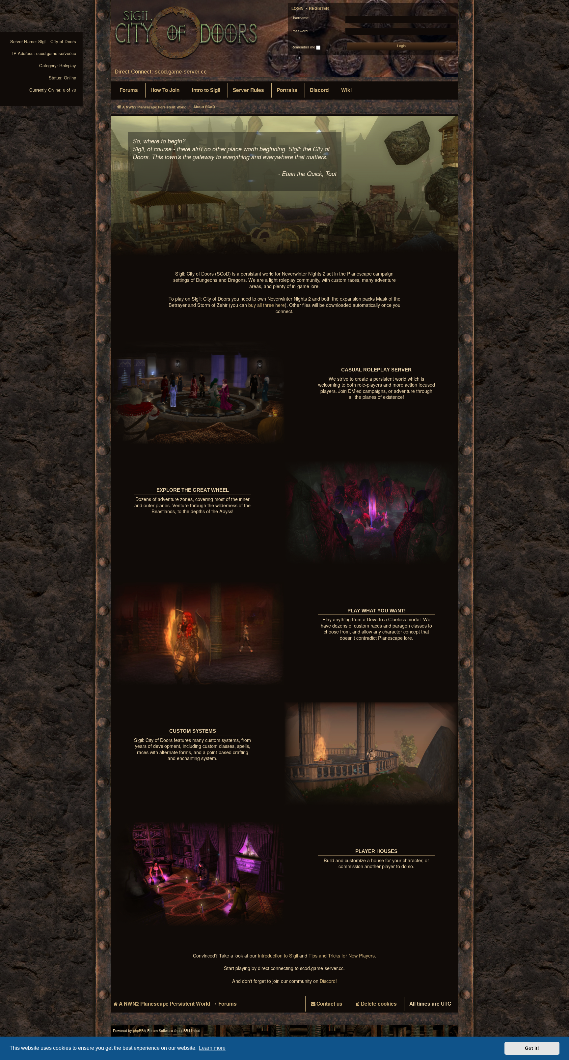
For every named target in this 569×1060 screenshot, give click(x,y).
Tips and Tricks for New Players (342, 956)
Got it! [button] (532, 1048)
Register (319, 9)
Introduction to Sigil (278, 956)
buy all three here (266, 305)
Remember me (303, 47)
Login (297, 9)
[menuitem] (129, 90)
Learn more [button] (212, 1048)
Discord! (328, 981)
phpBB (138, 1030)
